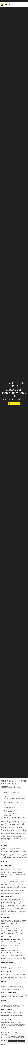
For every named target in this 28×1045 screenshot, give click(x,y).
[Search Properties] (27, 4)
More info (14, 1038)
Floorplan (17, 787)
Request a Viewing (14, 403)
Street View (11, 787)
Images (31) (5, 787)
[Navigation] (25, 4)
